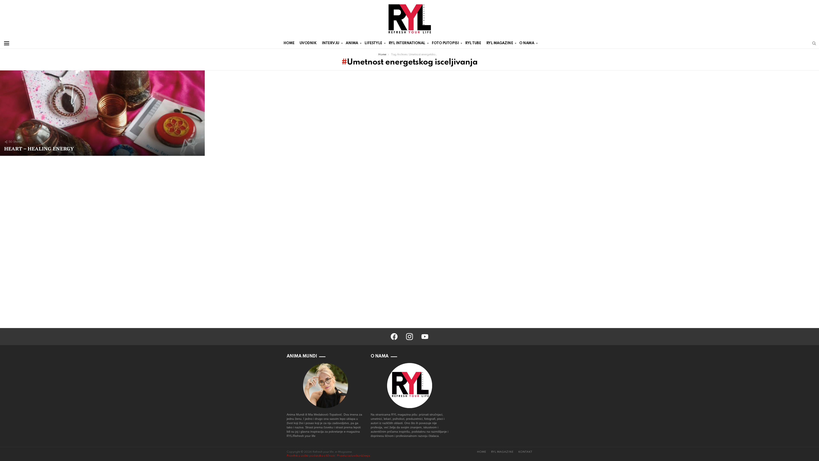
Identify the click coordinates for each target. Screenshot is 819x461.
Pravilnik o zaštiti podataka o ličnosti (311, 455)
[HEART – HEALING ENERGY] (102, 113)
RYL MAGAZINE (499, 43)
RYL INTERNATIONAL (407, 43)
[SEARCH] (814, 43)
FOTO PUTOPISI (445, 43)
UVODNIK (308, 43)
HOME (288, 43)
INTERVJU (330, 43)
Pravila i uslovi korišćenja (353, 455)
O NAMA (526, 43)
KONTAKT (525, 452)
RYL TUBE (473, 43)
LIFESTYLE (373, 43)
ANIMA (352, 43)
